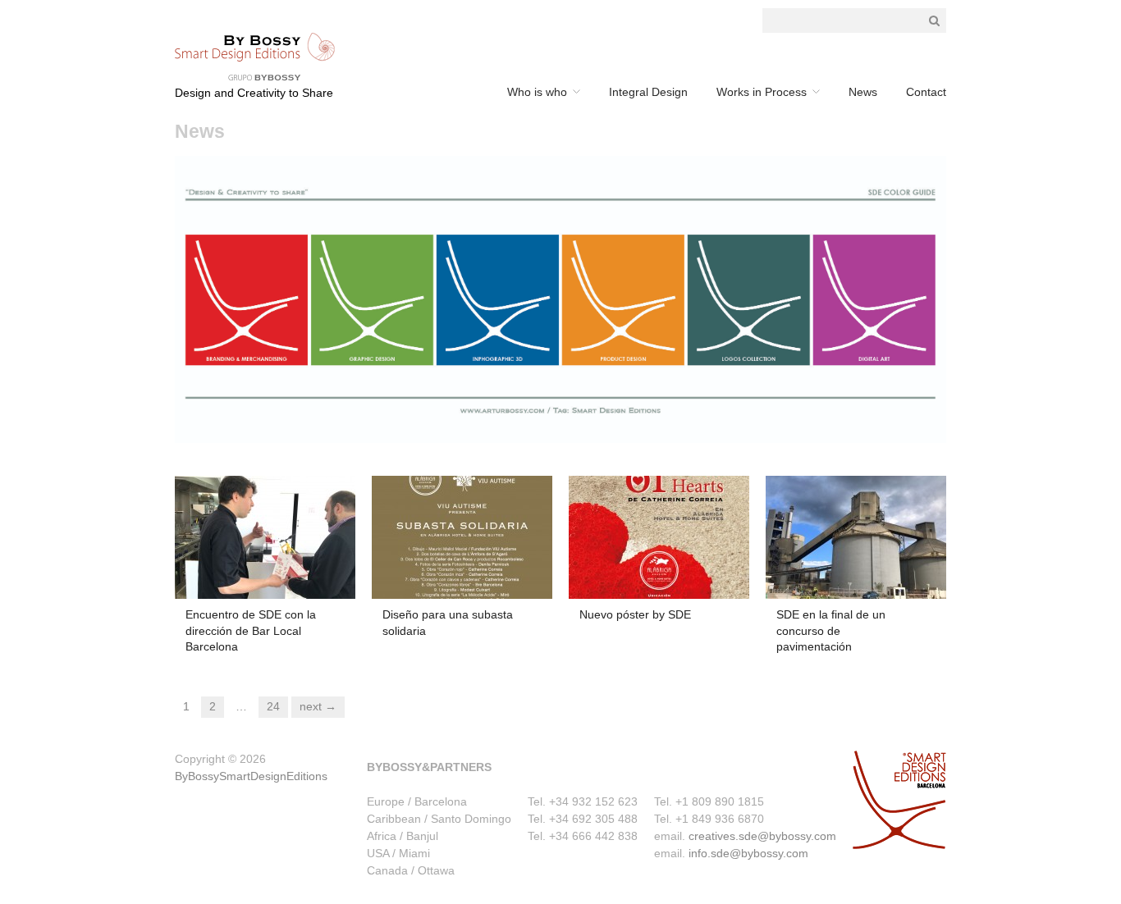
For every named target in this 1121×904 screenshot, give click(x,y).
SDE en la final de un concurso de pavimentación (830, 630)
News (863, 92)
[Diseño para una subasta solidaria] (462, 536)
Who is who (537, 92)
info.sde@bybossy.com (748, 853)
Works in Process (761, 92)
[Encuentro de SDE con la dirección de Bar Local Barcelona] (265, 536)
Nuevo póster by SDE (635, 614)
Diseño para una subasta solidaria (447, 622)
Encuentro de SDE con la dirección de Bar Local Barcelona (250, 630)
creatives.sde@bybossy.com (762, 835)
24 (273, 706)
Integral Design (648, 92)
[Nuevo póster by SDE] (659, 536)
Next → (318, 706)
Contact (926, 92)
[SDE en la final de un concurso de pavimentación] (856, 536)
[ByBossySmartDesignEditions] (255, 55)
